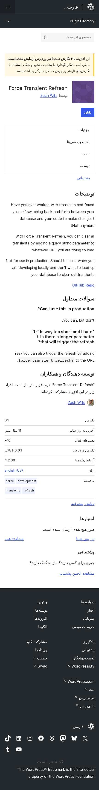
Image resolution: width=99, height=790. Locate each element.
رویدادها (41, 649)
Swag (40, 666)
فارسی (78, 726)
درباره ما (87, 602)
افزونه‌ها (41, 618)
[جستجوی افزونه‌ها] (45, 37)
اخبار (90, 610)
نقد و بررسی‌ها (78, 142)
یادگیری (88, 641)
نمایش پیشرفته (82, 503)
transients (13, 490)
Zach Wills (48, 95)
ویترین (42, 602)
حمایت (39, 658)
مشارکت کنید (36, 641)
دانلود (87, 112)
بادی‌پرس (85, 706)
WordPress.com (78, 681)
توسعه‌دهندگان (83, 658)
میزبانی (88, 618)
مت (89, 689)
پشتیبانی (83, 178)
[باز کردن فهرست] (7, 7)
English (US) (14, 470)
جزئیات (84, 130)
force (10, 481)
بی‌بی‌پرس (84, 697)
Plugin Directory (82, 21)
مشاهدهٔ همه (14, 538)
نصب (86, 154)
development (26, 481)
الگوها (42, 626)
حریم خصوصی (83, 626)
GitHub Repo (83, 285)
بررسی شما (85, 538)
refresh (29, 490)
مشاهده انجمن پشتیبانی (76, 573)
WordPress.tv (80, 666)
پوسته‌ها (41, 610)
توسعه (85, 165)
